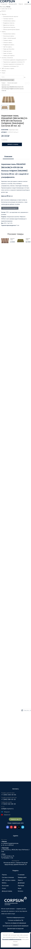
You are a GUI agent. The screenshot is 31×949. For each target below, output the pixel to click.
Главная (3, 83)
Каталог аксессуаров (12, 83)
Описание (8, 156)
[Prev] (26, 83)
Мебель (4, 883)
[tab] (8, 156)
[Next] (28, 83)
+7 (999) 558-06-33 (8, 799)
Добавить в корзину (13, 144)
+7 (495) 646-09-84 (5, 9)
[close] (30, 710)
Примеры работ (13, 4)
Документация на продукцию (15, 928)
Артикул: (4, 132)
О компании (4, 4)
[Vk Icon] (7, 827)
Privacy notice (26, 710)
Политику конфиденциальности (11, 939)
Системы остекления (8, 877)
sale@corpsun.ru (7, 809)
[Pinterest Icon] (11, 827)
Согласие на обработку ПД (15, 920)
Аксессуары (5, 885)
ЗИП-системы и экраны (8, 880)
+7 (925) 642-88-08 (8, 804)
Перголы (4, 875)
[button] (9, 208)
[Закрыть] (28, 2)
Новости (21, 4)
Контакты (20, 891)
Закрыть (15, 945)
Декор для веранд (7, 891)
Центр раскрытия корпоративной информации (15, 926)
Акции (19, 888)
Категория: (4, 130)
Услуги (4, 888)
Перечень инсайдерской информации (15, 923)
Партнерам (21, 885)
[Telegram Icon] (22, 827)
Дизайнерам (21, 883)
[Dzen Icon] (18, 827)
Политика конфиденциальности (15, 917)
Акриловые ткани (6, 85)
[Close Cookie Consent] (30, 933)
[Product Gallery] (13, 102)
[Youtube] (15, 827)
